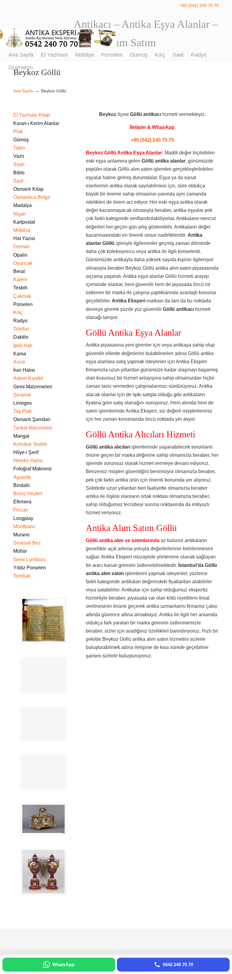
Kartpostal (24, 222)
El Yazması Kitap (31, 114)
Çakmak (22, 296)
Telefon (21, 328)
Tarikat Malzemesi (32, 427)
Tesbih (20, 287)
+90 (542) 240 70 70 (199, 5)
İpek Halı (22, 345)
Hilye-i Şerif (25, 452)
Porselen (23, 304)
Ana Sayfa (23, 90)
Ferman (21, 246)
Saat (18, 180)
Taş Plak (22, 411)
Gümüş (21, 139)
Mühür (20, 551)
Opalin (20, 255)
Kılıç (18, 312)
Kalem (20, 279)
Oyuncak (22, 263)
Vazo (18, 156)
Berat (19, 271)
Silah (18, 164)
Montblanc (24, 526)
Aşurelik (22, 477)
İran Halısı (24, 370)
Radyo (20, 320)
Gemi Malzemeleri (32, 386)
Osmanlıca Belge (31, 197)
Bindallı (21, 485)
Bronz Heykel (27, 493)
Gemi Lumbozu (29, 559)
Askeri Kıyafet (28, 378)
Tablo (19, 147)
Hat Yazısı (24, 238)
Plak (18, 131)
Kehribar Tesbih (30, 444)
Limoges (22, 403)
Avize (19, 361)
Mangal (21, 436)
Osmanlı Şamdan (31, 419)
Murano (21, 534)
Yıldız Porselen (29, 567)
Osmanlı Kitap (28, 189)
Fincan (20, 509)
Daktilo (20, 337)
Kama (19, 353)
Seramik (22, 394)
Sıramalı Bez (27, 542)
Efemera (22, 501)
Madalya (22, 205)
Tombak (21, 575)
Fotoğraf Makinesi (32, 468)
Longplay (23, 518)
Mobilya (21, 230)
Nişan (19, 213)
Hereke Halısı (28, 460)
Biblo (18, 172)
